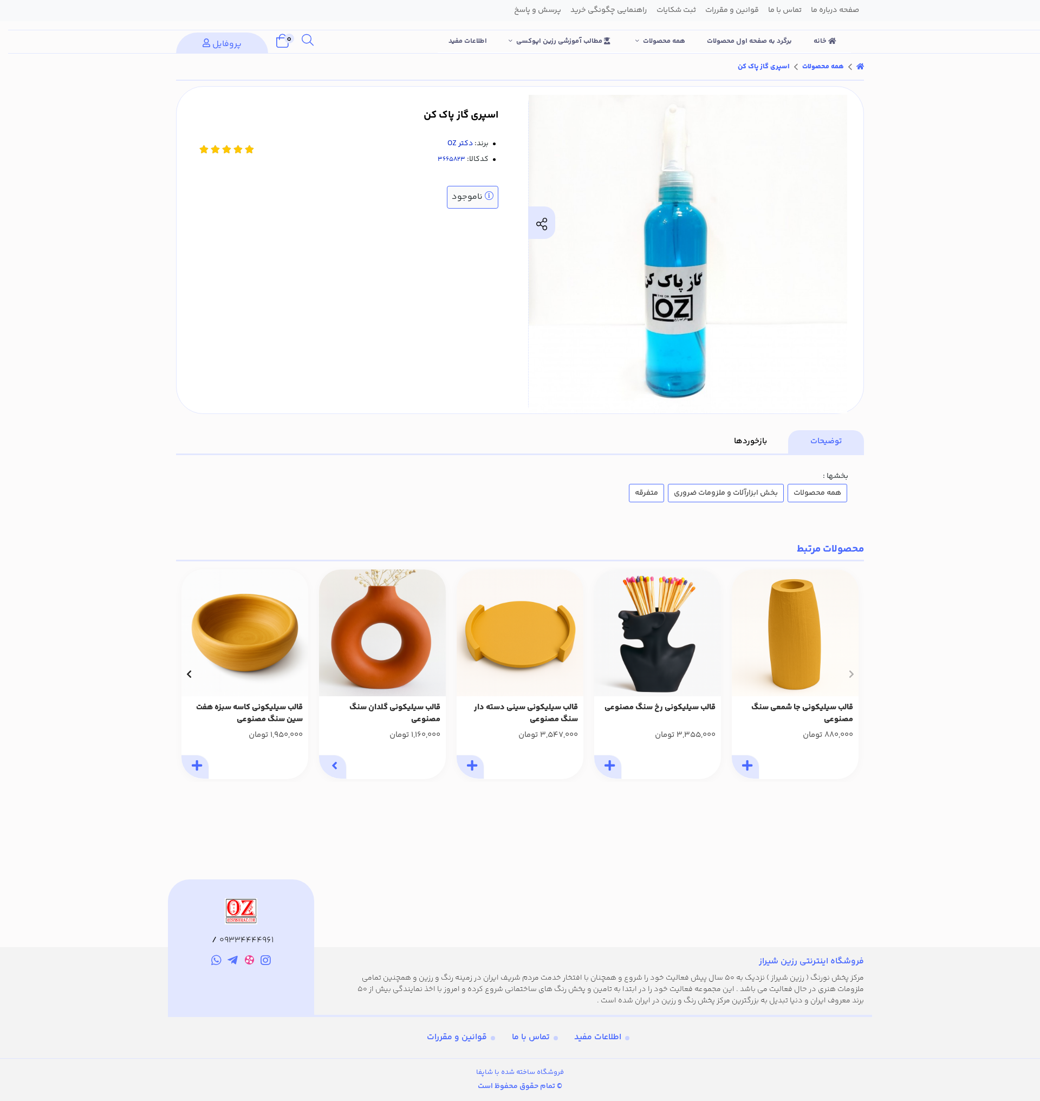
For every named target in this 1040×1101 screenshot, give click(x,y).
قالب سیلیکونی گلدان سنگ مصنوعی (394, 714)
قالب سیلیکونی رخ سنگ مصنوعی (660, 708)
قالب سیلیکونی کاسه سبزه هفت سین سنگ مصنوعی (249, 714)
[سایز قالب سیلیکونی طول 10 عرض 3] (382, 632)
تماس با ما (531, 1037)
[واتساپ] (216, 961)
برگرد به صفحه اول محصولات (749, 41)
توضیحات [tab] (826, 441)
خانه (821, 41)
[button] (851, 674)
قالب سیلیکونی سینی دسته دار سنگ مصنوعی (526, 714)
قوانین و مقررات (457, 1037)
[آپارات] (249, 962)
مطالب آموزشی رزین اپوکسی (560, 41)
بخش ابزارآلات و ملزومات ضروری (726, 493)
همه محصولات (664, 41)
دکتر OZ (460, 144)
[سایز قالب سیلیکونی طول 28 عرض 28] (520, 632)
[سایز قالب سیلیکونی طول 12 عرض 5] (795, 632)
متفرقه (646, 493)
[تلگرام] (232, 961)
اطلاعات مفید (467, 41)
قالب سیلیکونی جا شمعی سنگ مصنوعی (802, 714)
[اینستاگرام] (266, 961)
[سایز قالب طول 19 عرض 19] (244, 632)
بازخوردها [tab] (750, 441)
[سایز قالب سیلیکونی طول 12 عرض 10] (657, 632)
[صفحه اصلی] (860, 67)
